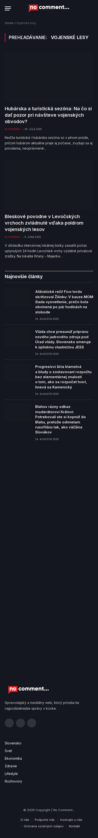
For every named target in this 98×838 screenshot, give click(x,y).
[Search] (92, 8)
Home (9, 23)
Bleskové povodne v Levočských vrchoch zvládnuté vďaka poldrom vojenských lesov (44, 223)
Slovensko (13, 743)
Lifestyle (11, 774)
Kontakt (74, 826)
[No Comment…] (49, 8)
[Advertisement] (49, 501)
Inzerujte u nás (71, 820)
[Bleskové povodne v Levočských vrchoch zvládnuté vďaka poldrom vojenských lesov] (49, 184)
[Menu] (8, 8)
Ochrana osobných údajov (44, 826)
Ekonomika (13, 758)
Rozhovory (13, 781)
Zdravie (11, 766)
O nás (24, 820)
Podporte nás (45, 820)
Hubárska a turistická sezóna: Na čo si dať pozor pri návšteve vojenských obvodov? (48, 115)
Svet (8, 751)
